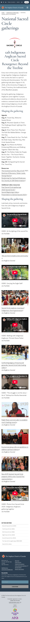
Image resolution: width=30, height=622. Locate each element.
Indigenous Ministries (12, 12)
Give (26, 2)
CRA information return (14, 602)
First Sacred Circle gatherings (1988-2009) (12, 541)
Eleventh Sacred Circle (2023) (9, 526)
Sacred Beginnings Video (10, 192)
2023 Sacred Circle (8, 190)
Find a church (11, 2)
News (18, 2)
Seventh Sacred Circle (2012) (9, 538)
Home (3, 12)
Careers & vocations (19, 564)
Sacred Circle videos (7, 544)
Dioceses (17, 560)
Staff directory (5, 568)
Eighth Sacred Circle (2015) (8, 535)
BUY (22, 2)
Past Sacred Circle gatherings (11, 187)
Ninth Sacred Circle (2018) (8, 532)
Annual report (18, 567)
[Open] (27, 7)
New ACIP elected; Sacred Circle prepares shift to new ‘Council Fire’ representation (13, 476)
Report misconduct (19, 569)
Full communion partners (21, 566)
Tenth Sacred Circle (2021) (8, 529)
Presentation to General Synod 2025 (14, 195)
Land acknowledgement (7, 569)
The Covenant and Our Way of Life (13, 171)
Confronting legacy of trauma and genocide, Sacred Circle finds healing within (14, 365)
